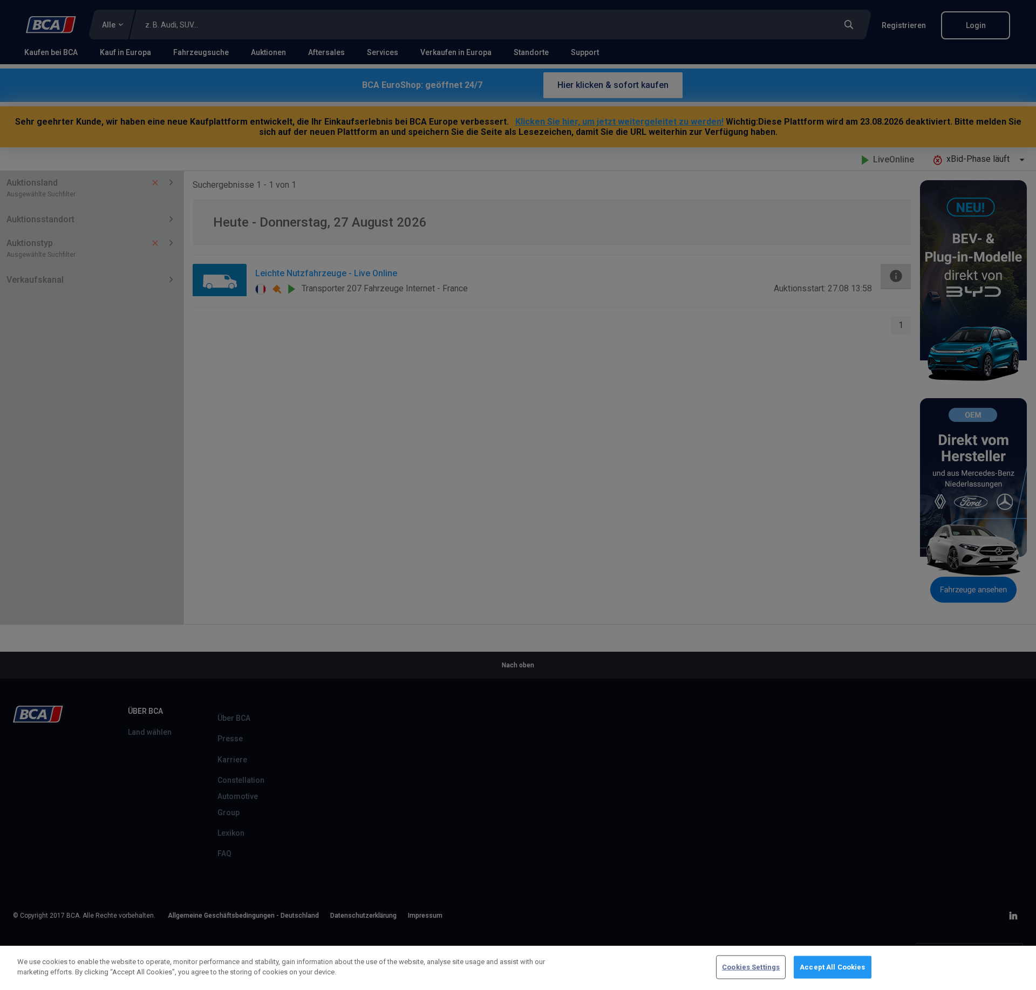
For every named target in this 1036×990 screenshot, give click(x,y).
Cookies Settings (751, 967)
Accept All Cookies (832, 967)
